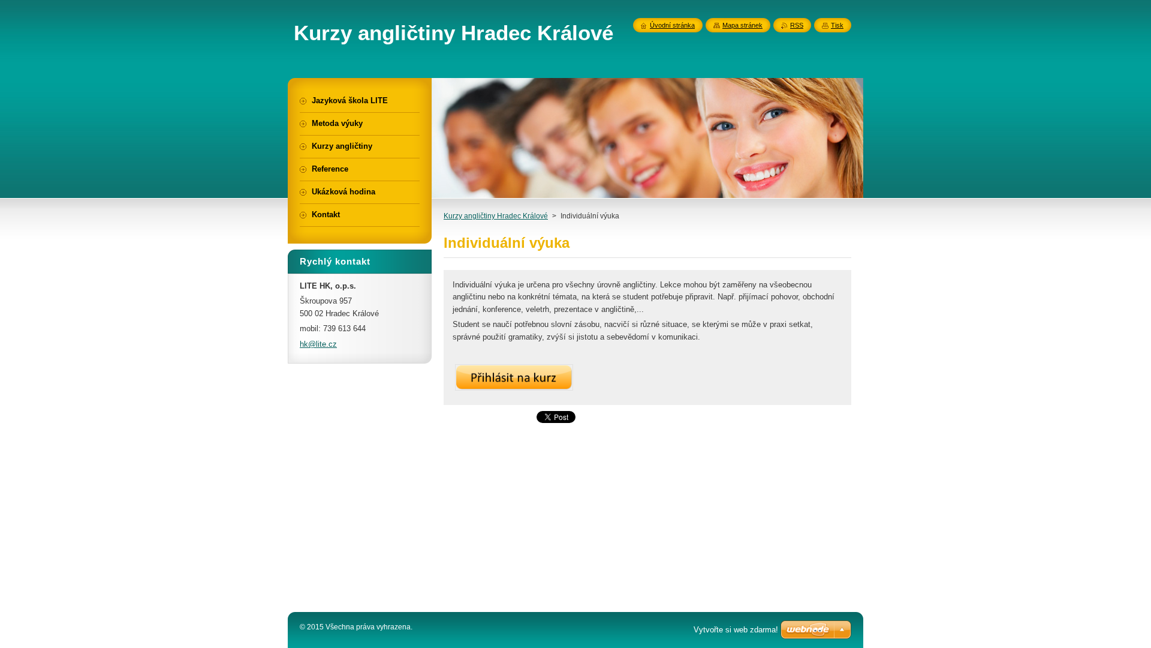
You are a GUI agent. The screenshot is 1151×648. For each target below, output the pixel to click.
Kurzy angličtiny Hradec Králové (496, 216)
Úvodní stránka (672, 25)
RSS (796, 25)
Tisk (837, 25)
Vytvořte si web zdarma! (736, 629)
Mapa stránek (742, 25)
